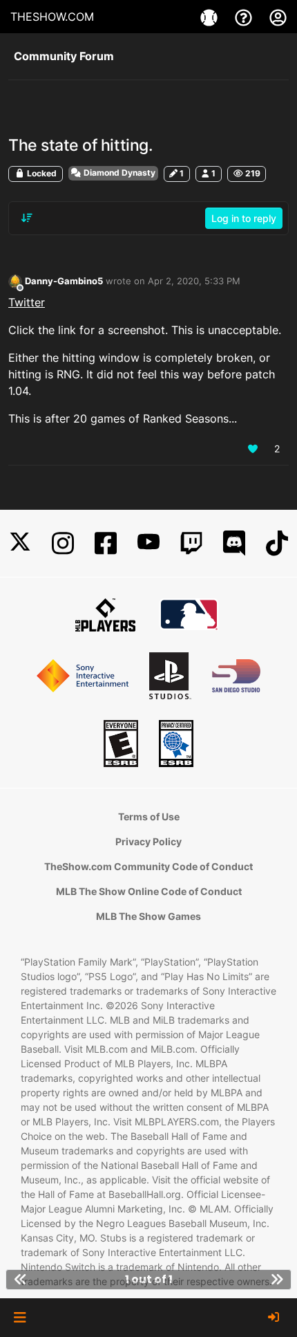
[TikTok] (277, 543)
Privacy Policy (148, 841)
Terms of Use (149, 816)
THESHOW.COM (52, 17)
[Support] (245, 17)
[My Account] (278, 17)
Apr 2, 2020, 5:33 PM (194, 280)
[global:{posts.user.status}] (15, 281)
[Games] (210, 17)
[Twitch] (191, 543)
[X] (20, 543)
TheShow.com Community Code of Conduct (148, 866)
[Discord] (234, 543)
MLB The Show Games (148, 916)
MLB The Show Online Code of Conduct (149, 891)
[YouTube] (148, 543)
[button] (20, 1317)
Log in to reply (243, 218)
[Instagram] (63, 543)
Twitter (26, 302)
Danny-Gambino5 (64, 280)
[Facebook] (106, 543)
